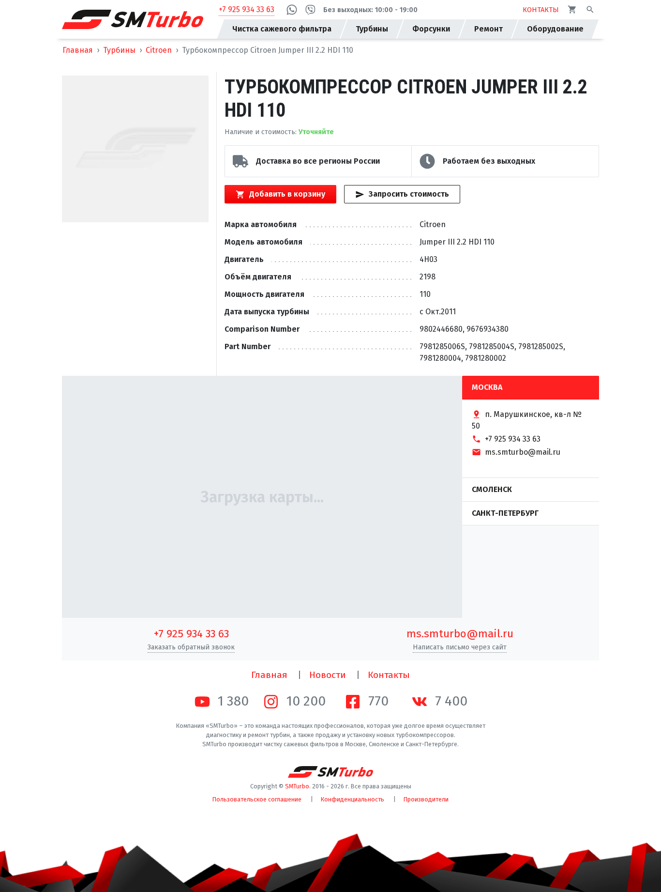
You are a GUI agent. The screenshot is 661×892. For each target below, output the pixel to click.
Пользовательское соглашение (256, 799)
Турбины (119, 50)
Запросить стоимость (409, 194)
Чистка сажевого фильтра (281, 28)
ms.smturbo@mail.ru (459, 633)
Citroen (159, 50)
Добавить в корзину (287, 194)
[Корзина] (572, 9)
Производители (426, 799)
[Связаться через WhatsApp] (292, 10)
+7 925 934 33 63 (246, 9)
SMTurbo (297, 786)
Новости (327, 674)
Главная (77, 50)
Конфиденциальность (352, 799)
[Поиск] (590, 9)
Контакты (389, 674)
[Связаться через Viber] (310, 9)
